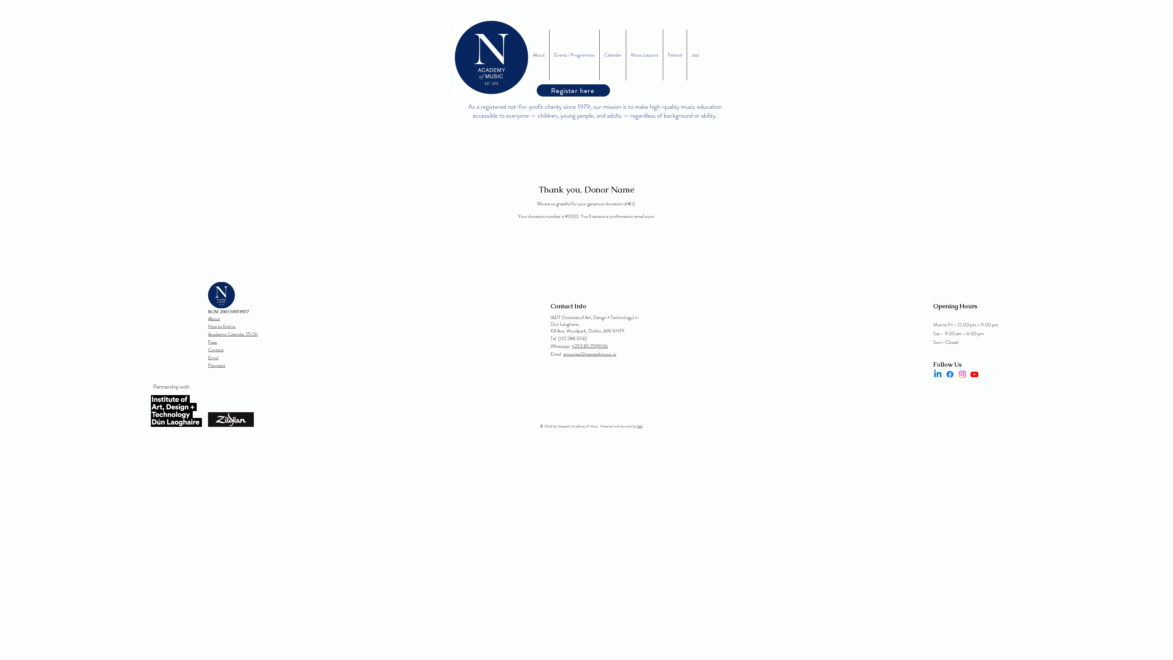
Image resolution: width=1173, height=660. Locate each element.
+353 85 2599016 (590, 346)
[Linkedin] (937, 374)
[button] (644, 55)
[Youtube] (974, 374)
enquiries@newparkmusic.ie (589, 354)
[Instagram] (962, 374)
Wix (639, 426)
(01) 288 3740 (572, 338)
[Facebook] (950, 374)
